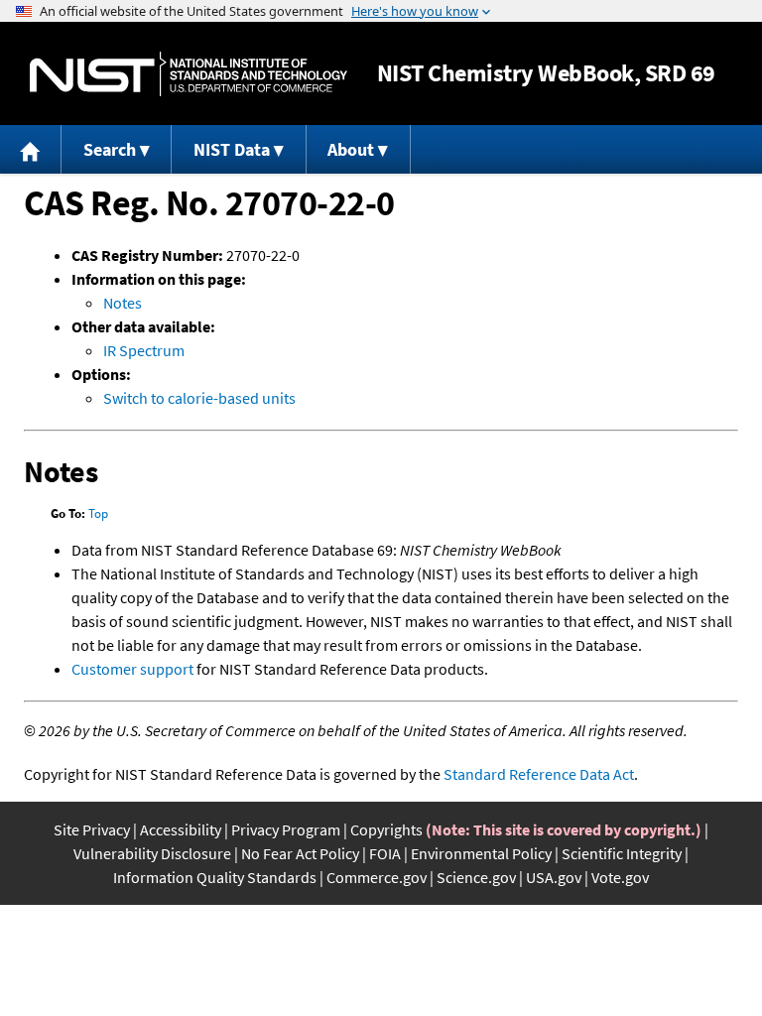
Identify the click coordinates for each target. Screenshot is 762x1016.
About (350, 149)
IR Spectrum (144, 350)
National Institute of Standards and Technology (188, 74)
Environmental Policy (481, 853)
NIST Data (231, 149)
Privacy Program (285, 829)
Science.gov (476, 877)
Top (98, 513)
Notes (122, 303)
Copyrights (386, 829)
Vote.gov (620, 877)
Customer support (132, 669)
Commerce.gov (376, 877)
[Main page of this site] (31, 149)
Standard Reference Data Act (539, 774)
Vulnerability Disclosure (152, 853)
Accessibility (180, 829)
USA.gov (553, 877)
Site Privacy (92, 829)
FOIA (385, 853)
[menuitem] (31, 149)
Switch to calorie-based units (199, 398)
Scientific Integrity (622, 853)
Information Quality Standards (215, 877)
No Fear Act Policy (300, 853)
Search (109, 149)
